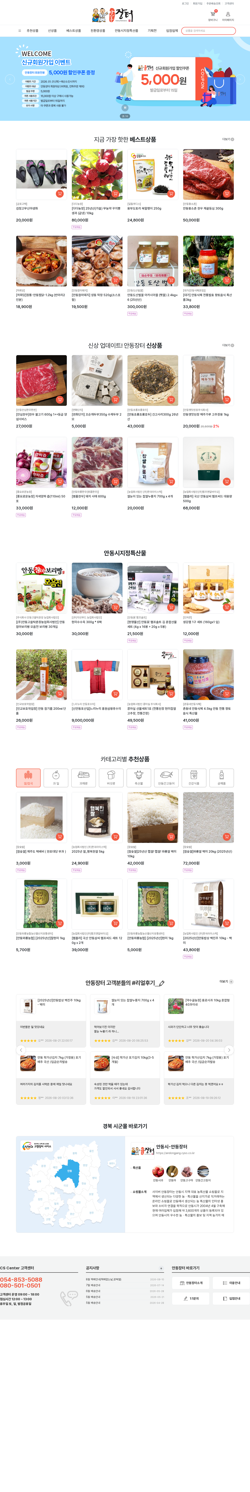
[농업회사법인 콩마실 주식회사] (144, 704)
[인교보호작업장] (25, 704)
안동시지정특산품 (126, 31)
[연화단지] (77, 409)
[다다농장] (77, 203)
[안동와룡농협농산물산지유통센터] (34, 933)
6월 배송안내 (93, 1291)
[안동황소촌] (190, 203)
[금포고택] (21, 203)
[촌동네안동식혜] (192, 704)
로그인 (185, 3)
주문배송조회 (213, 3)
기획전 (152, 31)
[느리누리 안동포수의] (83, 704)
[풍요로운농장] (24, 491)
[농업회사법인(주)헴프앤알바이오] (201, 491)
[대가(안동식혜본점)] (194, 290)
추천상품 (32, 31)
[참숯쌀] (20, 847)
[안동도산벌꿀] (135, 290)
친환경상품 (98, 31)
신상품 (52, 31)
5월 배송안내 (93, 1296)
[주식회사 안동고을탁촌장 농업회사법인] (37, 617)
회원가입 (197, 3)
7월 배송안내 (93, 1285)
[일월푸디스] (134, 203)
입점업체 (172, 31)
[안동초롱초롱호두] (137, 409)
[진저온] (187, 617)
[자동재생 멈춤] (125, 107)
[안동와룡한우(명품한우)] (85, 491)
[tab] (28, 778)
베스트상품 (73, 31)
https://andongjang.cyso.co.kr (175, 1153)
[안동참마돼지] (80, 290)
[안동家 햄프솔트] (137, 617)
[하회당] (20, 290)
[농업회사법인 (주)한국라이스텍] (144, 491)
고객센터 (229, 3)
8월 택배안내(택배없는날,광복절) (103, 1279)
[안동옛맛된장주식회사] (195, 409)
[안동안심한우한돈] (26, 409)
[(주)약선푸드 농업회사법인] (87, 617)
